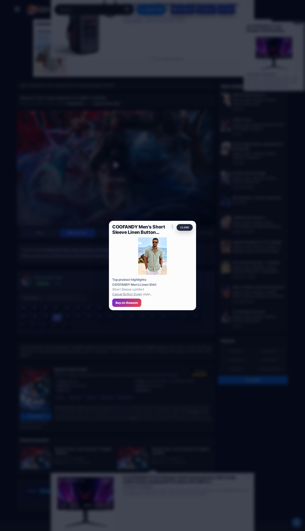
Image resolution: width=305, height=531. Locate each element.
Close (184, 227)
